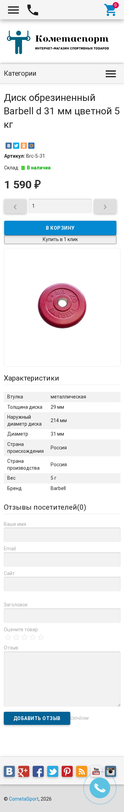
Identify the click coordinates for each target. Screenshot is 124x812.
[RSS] (83, 772)
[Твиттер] (54, 772)
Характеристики (31, 378)
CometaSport (24, 799)
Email (10, 548)
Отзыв (11, 647)
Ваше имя (15, 524)
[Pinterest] (69, 772)
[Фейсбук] (40, 772)
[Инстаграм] (112, 772)
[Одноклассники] (24, 146)
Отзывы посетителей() (45, 507)
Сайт (9, 573)
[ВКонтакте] (9, 146)
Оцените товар (21, 629)
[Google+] (25, 772)
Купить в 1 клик (60, 239)
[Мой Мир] (31, 146)
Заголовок (16, 604)
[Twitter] (16, 146)
